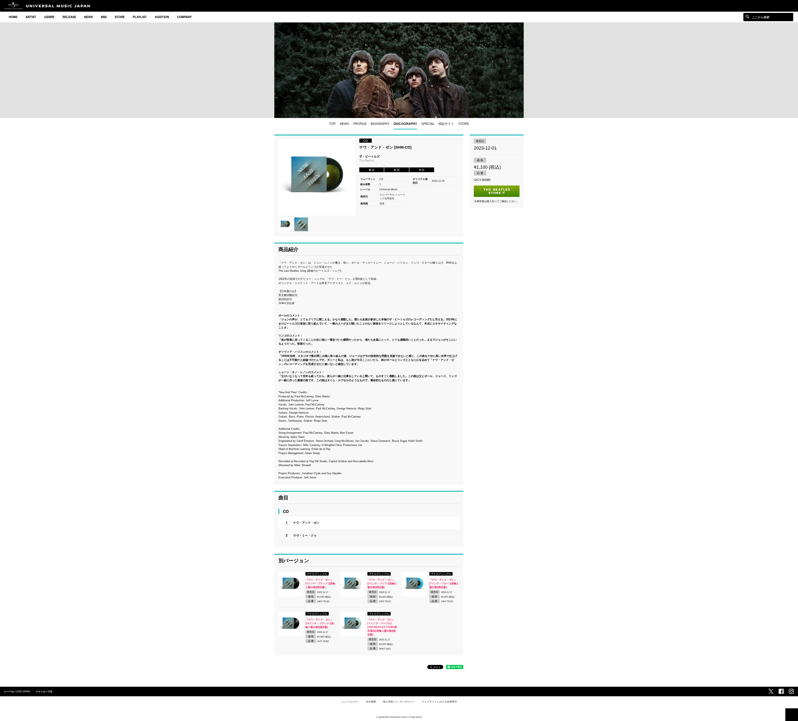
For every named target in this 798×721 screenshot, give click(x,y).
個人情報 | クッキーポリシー (399, 701)
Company (184, 17)
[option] (316, 177)
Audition (162, 17)
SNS (104, 17)
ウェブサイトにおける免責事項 (439, 701)
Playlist (140, 17)
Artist (31, 17)
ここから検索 (747, 16)
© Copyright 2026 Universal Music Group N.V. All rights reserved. (399, 717)
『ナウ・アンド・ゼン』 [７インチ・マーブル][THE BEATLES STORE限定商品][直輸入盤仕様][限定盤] (382, 627)
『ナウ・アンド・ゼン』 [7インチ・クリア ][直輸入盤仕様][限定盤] (382, 583)
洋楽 (50, 691)
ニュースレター (350, 701)
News (88, 17)
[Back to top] (791, 714)
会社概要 (371, 701)
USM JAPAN (23, 691)
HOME (13, 17)
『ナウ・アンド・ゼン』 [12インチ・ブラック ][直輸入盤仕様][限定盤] (319, 623)
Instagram (791, 691)
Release (69, 17)
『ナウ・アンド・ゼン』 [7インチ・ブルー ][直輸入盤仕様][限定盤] (444, 583)
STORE (120, 17)
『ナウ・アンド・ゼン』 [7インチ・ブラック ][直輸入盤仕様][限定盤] (320, 583)
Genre (49, 17)
